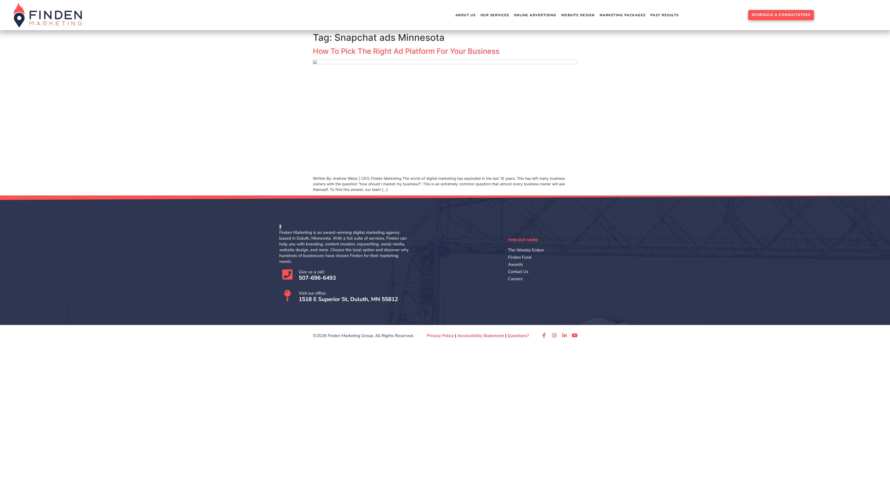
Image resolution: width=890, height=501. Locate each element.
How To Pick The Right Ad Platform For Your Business (406, 51)
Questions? (518, 335)
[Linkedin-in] (564, 335)
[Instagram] (554, 335)
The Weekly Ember (526, 250)
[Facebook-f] (544, 335)
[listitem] (345, 247)
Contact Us (518, 271)
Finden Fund (519, 257)
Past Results (664, 15)
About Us (465, 15)
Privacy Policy (440, 335)
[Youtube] (574, 335)
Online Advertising (535, 15)
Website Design (578, 15)
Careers (515, 279)
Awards (515, 264)
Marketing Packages (623, 15)
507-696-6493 (317, 278)
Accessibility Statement (480, 335)
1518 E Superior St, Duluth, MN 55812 (348, 299)
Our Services (494, 15)
